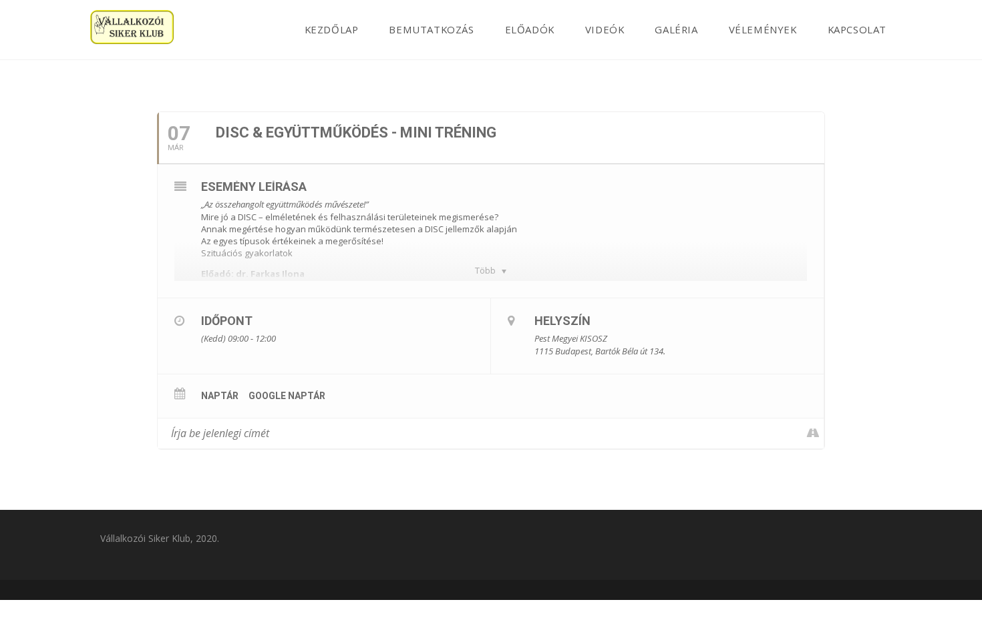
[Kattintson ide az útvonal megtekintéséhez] (813, 433)
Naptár (219, 395)
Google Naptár (287, 395)
